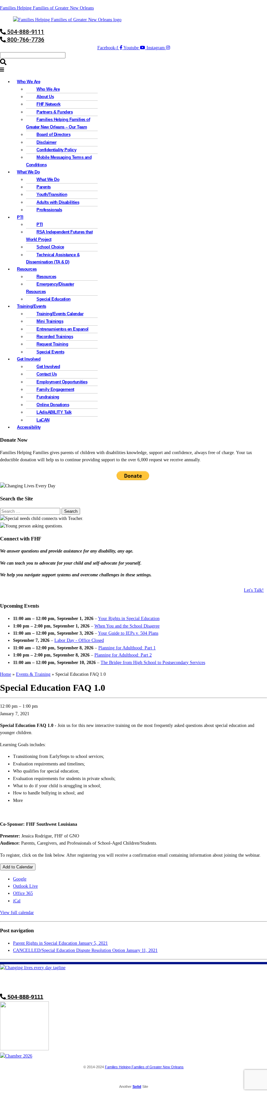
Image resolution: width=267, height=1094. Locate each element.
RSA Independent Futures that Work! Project (59, 235)
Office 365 (23, 893)
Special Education (53, 299)
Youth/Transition (51, 194)
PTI (20, 217)
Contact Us (46, 374)
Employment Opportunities (61, 381)
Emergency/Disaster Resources (50, 288)
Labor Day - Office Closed (79, 640)
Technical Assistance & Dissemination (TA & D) (52, 258)
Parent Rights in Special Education (60, 943)
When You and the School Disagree (127, 626)
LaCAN (42, 420)
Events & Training (33, 674)
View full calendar (17, 912)
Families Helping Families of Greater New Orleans (47, 8)
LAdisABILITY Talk (54, 412)
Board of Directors (53, 134)
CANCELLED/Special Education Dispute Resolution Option (85, 950)
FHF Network (48, 104)
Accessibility (29, 427)
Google (19, 879)
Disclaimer (46, 142)
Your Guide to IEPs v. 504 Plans (128, 633)
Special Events (50, 351)
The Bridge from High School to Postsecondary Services (153, 662)
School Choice (50, 246)
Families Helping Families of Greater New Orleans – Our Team (58, 123)
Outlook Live (25, 886)
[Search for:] (31, 511)
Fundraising (47, 396)
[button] (133, 70)
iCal (17, 900)
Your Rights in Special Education (129, 618)
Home (5, 674)
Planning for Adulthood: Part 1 (127, 647)
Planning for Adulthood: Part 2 (123, 655)
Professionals (49, 209)
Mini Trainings (49, 321)
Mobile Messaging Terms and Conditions (58, 161)
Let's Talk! (254, 590)
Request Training (52, 344)
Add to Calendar (18, 867)
